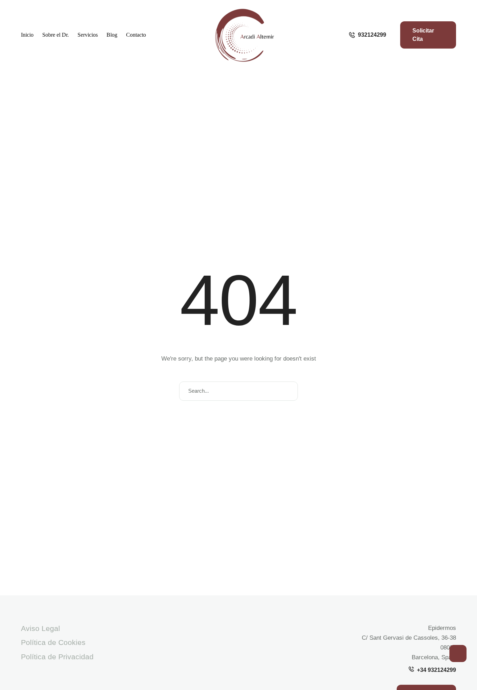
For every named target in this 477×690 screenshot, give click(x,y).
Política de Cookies (53, 642)
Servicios (88, 35)
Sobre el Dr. (55, 35)
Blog (112, 35)
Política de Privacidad (57, 657)
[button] (458, 653)
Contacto (136, 35)
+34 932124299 (436, 670)
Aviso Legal (40, 628)
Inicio (27, 35)
